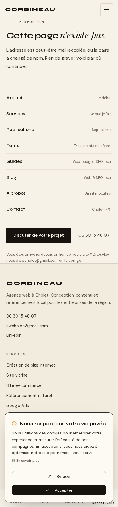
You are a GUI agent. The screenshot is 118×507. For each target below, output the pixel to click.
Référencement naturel (29, 395)
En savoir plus (28, 460)
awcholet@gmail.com (38, 260)
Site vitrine (17, 375)
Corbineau (34, 283)
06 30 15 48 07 (93, 235)
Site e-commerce (24, 385)
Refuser (64, 476)
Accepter (63, 490)
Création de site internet (31, 365)
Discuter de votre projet (38, 235)
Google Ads (17, 405)
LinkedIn (13, 335)
